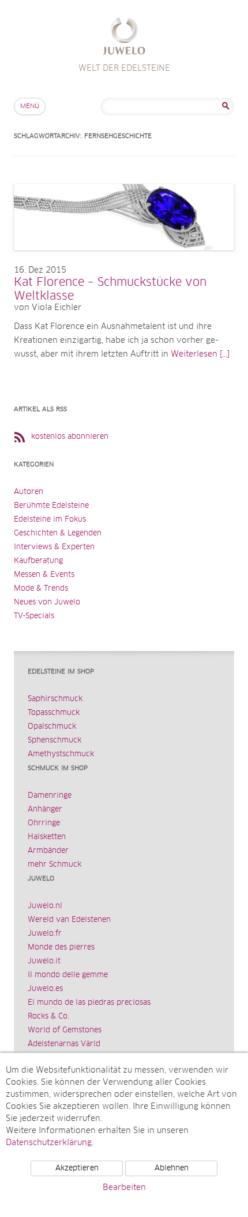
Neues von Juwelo (47, 602)
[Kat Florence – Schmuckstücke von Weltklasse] (124, 262)
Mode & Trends (41, 588)
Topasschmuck (54, 713)
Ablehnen (172, 1168)
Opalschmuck (52, 726)
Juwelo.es (45, 989)
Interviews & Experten (54, 547)
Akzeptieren (77, 1168)
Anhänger (45, 809)
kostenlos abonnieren (69, 437)
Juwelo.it (44, 961)
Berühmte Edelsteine (51, 506)
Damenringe (50, 795)
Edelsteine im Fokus (50, 519)
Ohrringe (44, 823)
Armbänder (48, 851)
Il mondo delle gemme (68, 975)
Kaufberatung (38, 561)
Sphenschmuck (54, 740)
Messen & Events (44, 575)
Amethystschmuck (61, 754)
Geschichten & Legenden (58, 533)
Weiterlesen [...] (200, 354)
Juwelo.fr (45, 933)
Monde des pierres (61, 947)
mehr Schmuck (54, 864)
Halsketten (47, 837)
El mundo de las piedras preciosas (89, 1002)
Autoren (28, 492)
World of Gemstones (65, 1030)
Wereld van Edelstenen (69, 920)
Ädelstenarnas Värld (64, 1044)
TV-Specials (34, 616)
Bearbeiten (124, 1188)
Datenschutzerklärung (49, 1143)
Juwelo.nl (45, 906)
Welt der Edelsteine (124, 38)
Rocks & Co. (48, 1016)
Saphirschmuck (55, 699)
